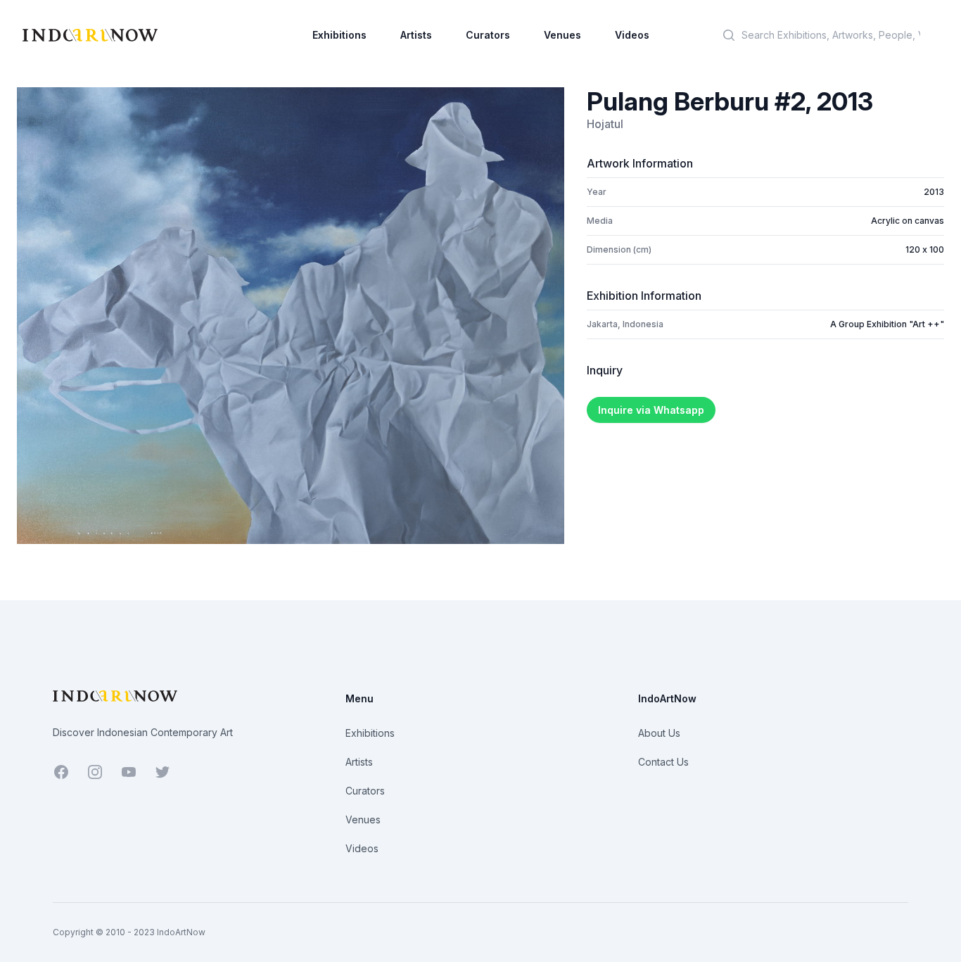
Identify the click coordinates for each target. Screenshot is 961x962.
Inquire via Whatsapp (651, 410)
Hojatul (605, 124)
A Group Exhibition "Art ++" (887, 324)
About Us (659, 733)
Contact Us (663, 762)
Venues (562, 35)
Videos (632, 35)
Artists (416, 35)
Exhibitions (339, 35)
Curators (488, 35)
